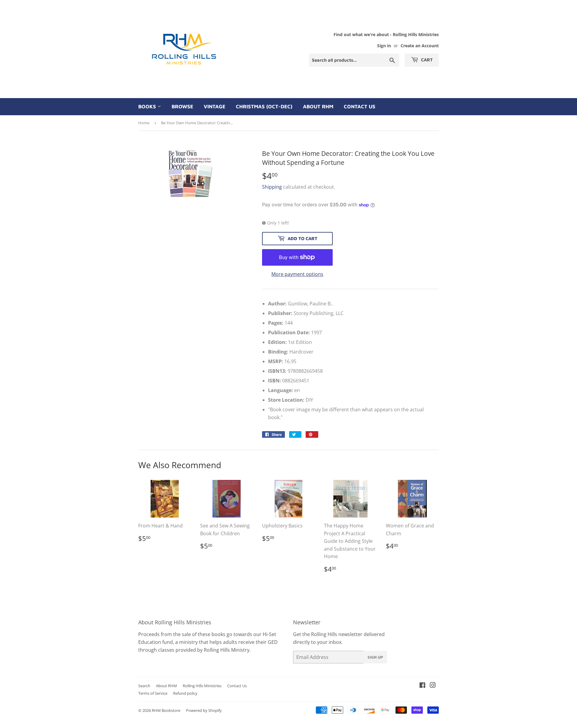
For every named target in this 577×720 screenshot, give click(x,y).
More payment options (297, 274)
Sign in (384, 45)
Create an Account (420, 45)
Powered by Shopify (204, 710)
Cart (426, 59)
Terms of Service (152, 693)
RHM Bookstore (166, 710)
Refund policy (185, 693)
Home (143, 122)
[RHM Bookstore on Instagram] (433, 685)
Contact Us (359, 107)
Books (147, 107)
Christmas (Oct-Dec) (264, 107)
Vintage (214, 107)
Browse (182, 107)
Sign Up (375, 657)
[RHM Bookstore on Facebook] (422, 685)
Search (144, 685)
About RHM (318, 107)
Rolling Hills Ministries (202, 685)
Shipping (272, 187)
